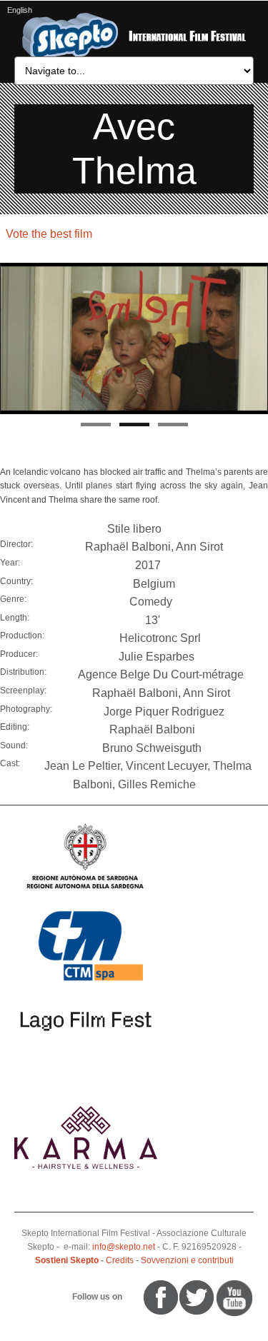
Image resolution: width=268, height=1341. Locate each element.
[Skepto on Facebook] (160, 1297)
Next (257, 339)
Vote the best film (49, 234)
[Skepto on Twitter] (137, 1297)
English (19, 10)
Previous (10, 339)
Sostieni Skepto (67, 1260)
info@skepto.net (123, 1247)
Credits (120, 1260)
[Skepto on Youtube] (131, 1297)
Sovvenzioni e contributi (187, 1260)
